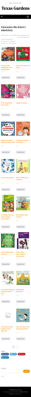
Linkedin (5, 357)
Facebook (5, 354)
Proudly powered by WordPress (11, 392)
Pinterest (22, 354)
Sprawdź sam (5, 77)
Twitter (14, 354)
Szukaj (3, 368)
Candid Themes (18, 394)
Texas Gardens (16, 8)
